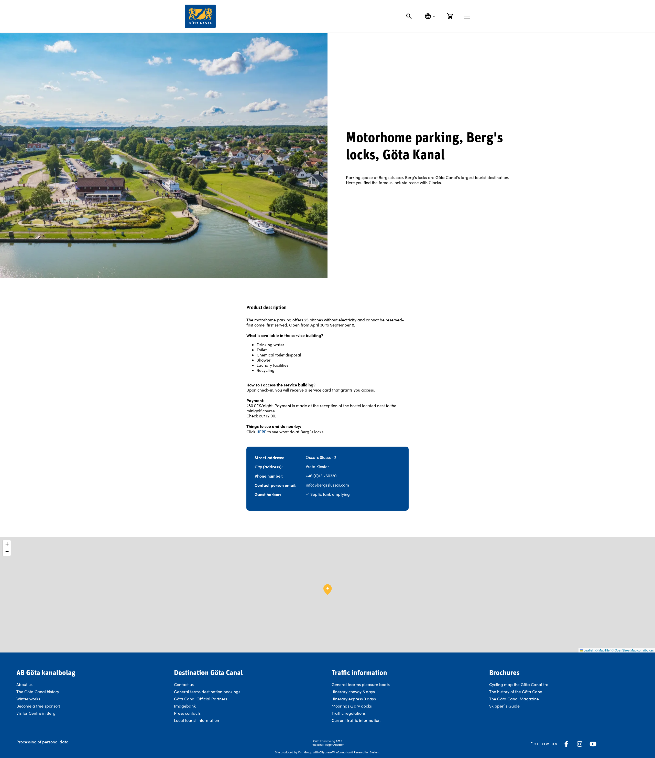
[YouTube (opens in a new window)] (593, 744)
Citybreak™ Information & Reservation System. (349, 752)
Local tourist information (196, 720)
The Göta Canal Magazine (514, 698)
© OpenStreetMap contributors (633, 650)
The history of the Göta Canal (516, 691)
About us (24, 684)
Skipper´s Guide (504, 706)
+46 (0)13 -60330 (321, 475)
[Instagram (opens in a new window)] (579, 744)
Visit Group (305, 752)
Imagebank (185, 706)
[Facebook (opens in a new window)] (566, 744)
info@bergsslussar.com (327, 485)
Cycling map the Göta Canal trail (520, 684)
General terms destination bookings (207, 691)
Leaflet (588, 650)
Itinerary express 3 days (354, 698)
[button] (327, 589)
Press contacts (187, 713)
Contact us (184, 684)
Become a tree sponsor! (38, 706)
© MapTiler (603, 650)
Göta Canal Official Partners (200, 698)
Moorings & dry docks (352, 706)
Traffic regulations (349, 713)
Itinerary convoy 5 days (353, 691)
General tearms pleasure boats (361, 684)
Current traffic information (356, 720)
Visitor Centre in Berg (36, 713)
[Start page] (200, 16)
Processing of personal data (42, 741)
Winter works (28, 698)
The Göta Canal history (37, 691)
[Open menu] (467, 16)
